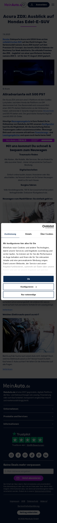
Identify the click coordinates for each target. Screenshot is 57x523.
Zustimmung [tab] (10, 234)
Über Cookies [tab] (46, 234)
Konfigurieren (27, 287)
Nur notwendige (28, 294)
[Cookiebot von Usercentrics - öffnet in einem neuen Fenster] (42, 226)
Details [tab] (28, 234)
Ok (28, 279)
